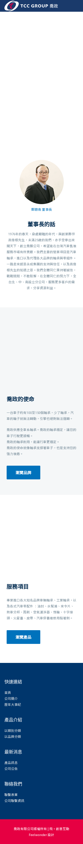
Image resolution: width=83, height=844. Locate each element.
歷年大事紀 (12, 704)
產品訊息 (11, 762)
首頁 (7, 692)
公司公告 (11, 768)
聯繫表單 (11, 794)
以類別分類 (12, 730)
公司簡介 (11, 698)
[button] (4, 78)
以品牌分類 (12, 736)
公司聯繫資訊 (14, 800)
